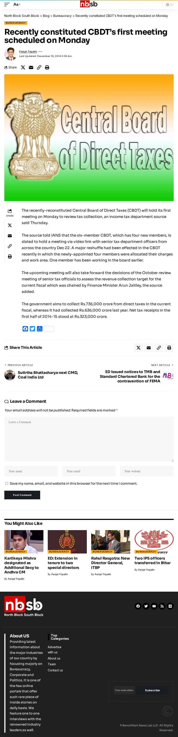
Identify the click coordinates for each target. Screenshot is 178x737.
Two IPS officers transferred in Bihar (153, 560)
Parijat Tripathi (28, 51)
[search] (158, 4)
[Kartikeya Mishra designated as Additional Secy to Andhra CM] (23, 542)
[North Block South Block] (89, 4)
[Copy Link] (39, 67)
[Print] (47, 67)
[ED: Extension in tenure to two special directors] (67, 542)
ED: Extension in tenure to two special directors (63, 563)
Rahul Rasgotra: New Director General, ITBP (110, 563)
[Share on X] (23, 67)
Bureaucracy (16, 22)
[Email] (31, 67)
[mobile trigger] (8, 5)
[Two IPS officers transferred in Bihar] (154, 542)
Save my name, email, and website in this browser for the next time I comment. (73, 483)
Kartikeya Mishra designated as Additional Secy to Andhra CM (21, 565)
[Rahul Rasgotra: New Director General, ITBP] (110, 542)
